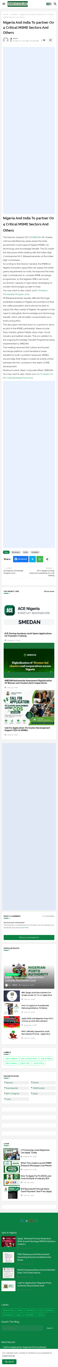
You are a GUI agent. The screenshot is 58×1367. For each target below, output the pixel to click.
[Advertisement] (29, 130)
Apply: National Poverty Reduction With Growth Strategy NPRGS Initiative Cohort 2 (36, 1241)
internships (29, 1315)
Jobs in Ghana (11, 1063)
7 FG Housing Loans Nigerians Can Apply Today (35, 1151)
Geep (18, 1315)
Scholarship (8, 1315)
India (26, 552)
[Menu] (4, 4)
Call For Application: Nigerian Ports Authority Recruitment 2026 (34, 1284)
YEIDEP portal (38, 1088)
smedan (13, 14)
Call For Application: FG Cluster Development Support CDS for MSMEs (27, 729)
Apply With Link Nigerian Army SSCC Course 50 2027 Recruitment (37, 1019)
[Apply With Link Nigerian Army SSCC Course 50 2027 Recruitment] (12, 1022)
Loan (41, 1310)
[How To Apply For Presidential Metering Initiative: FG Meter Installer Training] (12, 1009)
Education (30, 1310)
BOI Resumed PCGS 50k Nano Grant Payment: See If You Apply (36, 1190)
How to (41, 1315)
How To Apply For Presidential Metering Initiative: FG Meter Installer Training (35, 1008)
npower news (8, 1310)
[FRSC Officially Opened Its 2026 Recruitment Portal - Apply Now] (12, 1034)
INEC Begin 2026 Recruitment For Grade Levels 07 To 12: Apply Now (37, 994)
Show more (49, 591)
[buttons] (22, 1221)
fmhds (35, 1083)
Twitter (32, 559)
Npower (9, 1083)
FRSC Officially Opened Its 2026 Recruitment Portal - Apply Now (36, 1032)
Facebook (22, 559)
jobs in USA (25, 1063)
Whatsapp (39, 559)
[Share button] (47, 559)
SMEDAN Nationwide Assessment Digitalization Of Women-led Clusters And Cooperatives (28, 681)
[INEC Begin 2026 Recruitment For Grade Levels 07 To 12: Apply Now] (12, 996)
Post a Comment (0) (29, 937)
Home (5, 14)
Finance (49, 1310)
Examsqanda (12, 1088)
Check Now (7, 1355)
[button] (49, 4)
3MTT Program (12, 1094)
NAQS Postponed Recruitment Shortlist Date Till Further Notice (36, 1271)
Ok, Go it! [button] (9, 1362)
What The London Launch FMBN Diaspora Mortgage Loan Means (36, 1164)
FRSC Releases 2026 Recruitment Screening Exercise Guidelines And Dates (34, 1257)
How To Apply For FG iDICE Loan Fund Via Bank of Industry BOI (36, 1177)
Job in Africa (39, 1063)
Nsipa (35, 1094)
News (20, 1310)
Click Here (24, 928)
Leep (8, 1099)
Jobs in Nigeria (11, 1059)
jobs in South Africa (29, 1059)
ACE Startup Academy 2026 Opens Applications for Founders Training (28, 634)
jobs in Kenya (46, 1059)
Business (16, 552)
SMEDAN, (36, 237)
